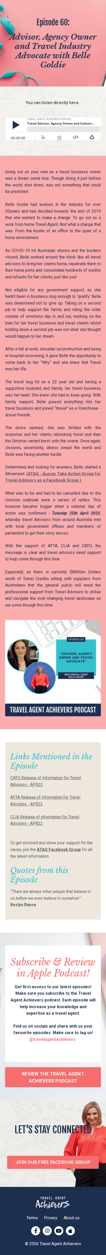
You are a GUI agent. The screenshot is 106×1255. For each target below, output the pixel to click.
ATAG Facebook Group (59, 849)
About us (72, 1217)
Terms (32, 1217)
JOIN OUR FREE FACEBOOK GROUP (53, 1162)
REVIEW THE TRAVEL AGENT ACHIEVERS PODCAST (53, 1077)
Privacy (50, 1217)
